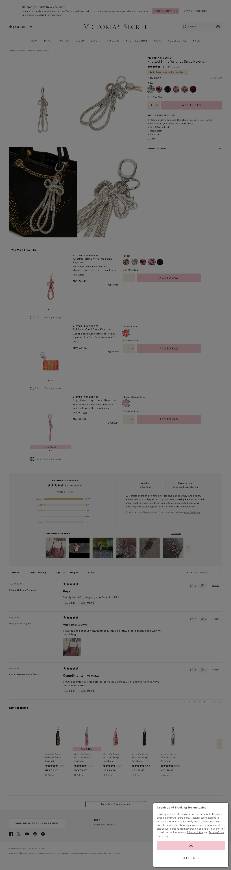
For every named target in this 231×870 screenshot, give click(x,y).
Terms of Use (216, 832)
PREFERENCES (190, 858)
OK (191, 845)
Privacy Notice (195, 832)
